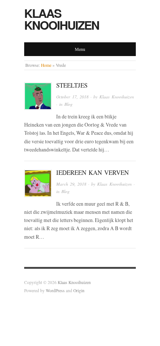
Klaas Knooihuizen (61, 18)
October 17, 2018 (72, 96)
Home (46, 65)
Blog (68, 104)
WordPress (55, 290)
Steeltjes (71, 85)
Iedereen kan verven (92, 172)
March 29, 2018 (71, 184)
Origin (78, 290)
